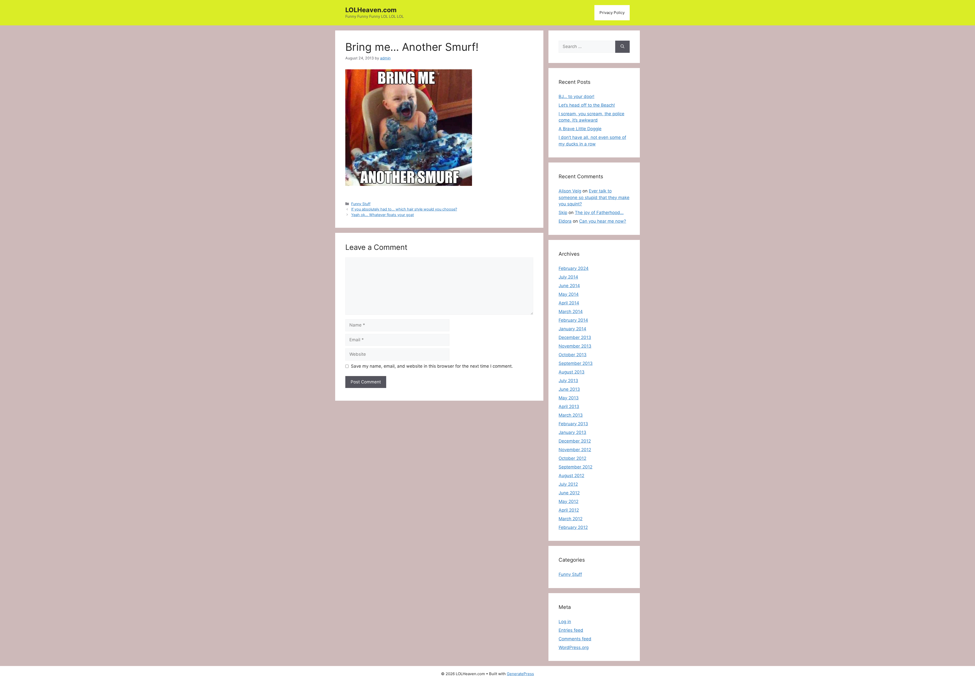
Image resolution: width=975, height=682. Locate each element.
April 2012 (569, 510)
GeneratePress (520, 673)
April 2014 (569, 302)
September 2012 (575, 466)
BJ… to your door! (576, 96)
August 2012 (571, 475)
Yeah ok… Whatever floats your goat (382, 215)
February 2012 (573, 527)
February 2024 (574, 268)
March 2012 (570, 518)
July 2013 (568, 380)
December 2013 (575, 337)
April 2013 (569, 406)
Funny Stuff (360, 204)
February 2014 (573, 320)
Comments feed (575, 638)
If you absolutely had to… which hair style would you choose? (404, 209)
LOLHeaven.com (371, 10)
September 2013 (576, 363)
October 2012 (572, 458)
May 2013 (569, 397)
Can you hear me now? (602, 221)
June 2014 (569, 285)
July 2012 (568, 484)
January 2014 (572, 328)
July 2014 (568, 277)
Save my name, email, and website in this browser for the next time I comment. (432, 366)
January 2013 (572, 432)
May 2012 (568, 501)
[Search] (622, 47)
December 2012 (575, 441)
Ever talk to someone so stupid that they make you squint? (594, 197)
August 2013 (571, 372)
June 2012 (569, 492)
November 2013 (575, 346)
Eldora (565, 221)
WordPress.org (574, 647)
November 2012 (575, 449)
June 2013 (569, 389)
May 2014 (569, 294)
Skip (563, 212)
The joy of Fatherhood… (599, 212)
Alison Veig (570, 190)
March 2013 (571, 415)
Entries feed (571, 630)
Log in (565, 621)
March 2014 (571, 311)
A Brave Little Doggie (580, 128)
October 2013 (573, 354)
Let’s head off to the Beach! (587, 105)
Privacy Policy (612, 12)
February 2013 (573, 423)
